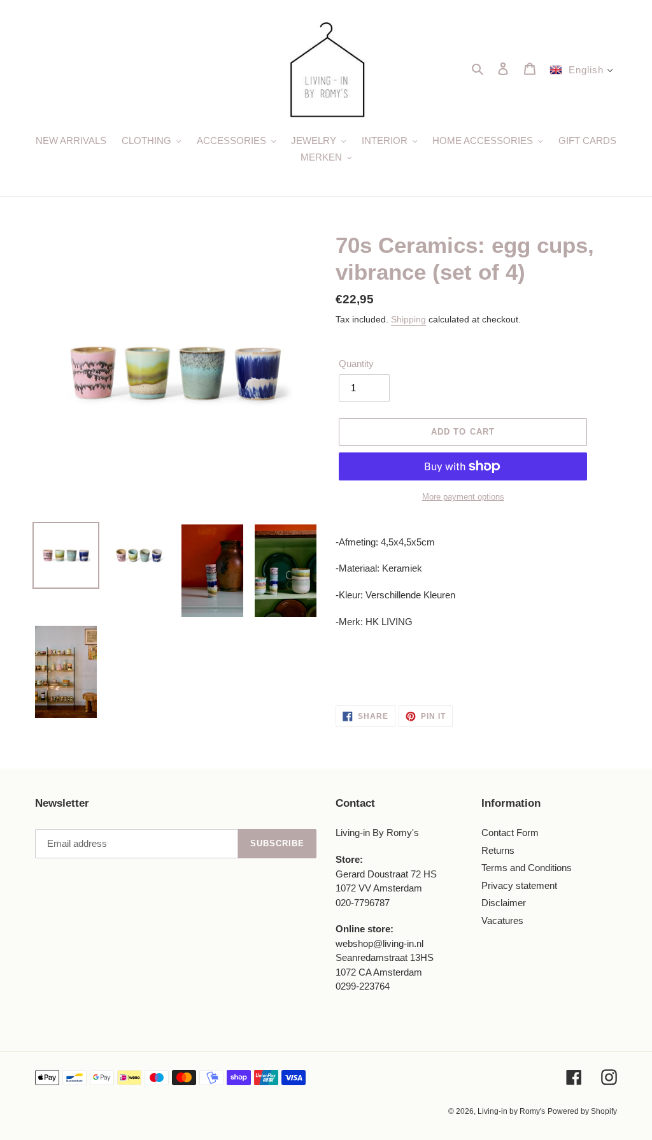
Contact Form (510, 832)
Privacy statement (519, 885)
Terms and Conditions (526, 867)
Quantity (356, 363)
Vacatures (502, 920)
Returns (497, 850)
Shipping (408, 319)
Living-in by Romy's (511, 1111)
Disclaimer (503, 902)
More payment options (463, 496)
